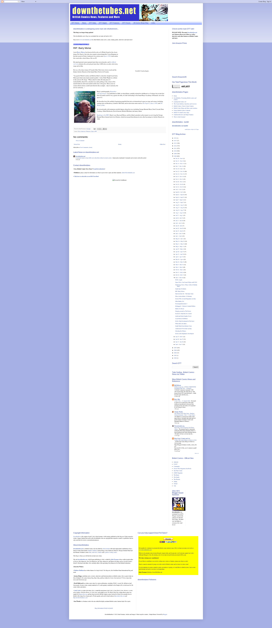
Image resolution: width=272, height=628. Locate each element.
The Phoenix (177, 479)
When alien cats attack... (181, 323)
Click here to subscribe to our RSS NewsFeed (86, 176)
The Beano (176, 475)
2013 (175, 143)
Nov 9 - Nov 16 (180, 176)
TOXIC (176, 484)
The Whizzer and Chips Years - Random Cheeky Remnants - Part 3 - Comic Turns (184, 414)
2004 (175, 353)
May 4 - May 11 (180, 246)
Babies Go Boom (179, 308)
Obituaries (88, 131)
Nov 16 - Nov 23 (180, 174)
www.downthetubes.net (86, 39)
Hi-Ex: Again (178, 280)
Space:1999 (94, 131)
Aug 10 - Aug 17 (180, 210)
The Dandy (176, 477)
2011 (175, 148)
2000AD (176, 462)
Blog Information (99, 608)
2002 (175, 358)
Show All (197, 453)
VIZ (175, 486)
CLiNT (175, 464)
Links (153, 23)
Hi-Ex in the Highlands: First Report (184, 333)
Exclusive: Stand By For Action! (183, 313)
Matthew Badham (92, 550)
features (100, 552)
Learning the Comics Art (180, 101)
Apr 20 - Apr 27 (180, 251)
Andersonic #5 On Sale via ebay (183, 328)
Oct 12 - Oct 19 (180, 187)
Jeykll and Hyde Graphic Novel (183, 316)
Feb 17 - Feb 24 (180, 272)
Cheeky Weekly (178, 412)
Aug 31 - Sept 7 (180, 202)
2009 (175, 153)
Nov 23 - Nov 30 (180, 171)
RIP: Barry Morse (179, 291)
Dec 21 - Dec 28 (180, 161)
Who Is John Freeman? (179, 117)
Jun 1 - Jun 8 (179, 236)
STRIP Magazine (178, 473)
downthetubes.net (80, 156)
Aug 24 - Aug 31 (180, 205)
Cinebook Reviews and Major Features (183, 114)
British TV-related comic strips (181, 112)
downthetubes (76, 536)
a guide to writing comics (110, 552)
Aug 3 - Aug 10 (180, 213)
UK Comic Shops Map (140, 23)
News (84, 23)
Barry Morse (81, 52)
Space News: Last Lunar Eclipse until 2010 (186, 282)
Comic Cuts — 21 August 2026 (182, 401)
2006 (175, 350)
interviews (94, 552)
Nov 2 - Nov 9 (179, 179)
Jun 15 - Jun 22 (180, 231)
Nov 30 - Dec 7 (180, 169)
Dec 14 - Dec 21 (180, 163)
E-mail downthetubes (99, 169)
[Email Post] (94, 128)
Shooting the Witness (180, 331)
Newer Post (77, 144)
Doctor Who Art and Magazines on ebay (185, 299)
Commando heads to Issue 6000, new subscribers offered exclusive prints (94, 158)
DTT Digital (103, 23)
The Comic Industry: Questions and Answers (185, 104)
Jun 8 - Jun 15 (179, 233)
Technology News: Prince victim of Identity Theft (186, 285)
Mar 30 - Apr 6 (180, 259)
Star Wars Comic (178, 470)
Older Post (162, 144)
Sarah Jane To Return (180, 289)
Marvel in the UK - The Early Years (184, 294)
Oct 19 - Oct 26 (180, 184)
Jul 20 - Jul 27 (179, 218)
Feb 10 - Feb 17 (180, 275)
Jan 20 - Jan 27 (179, 339)
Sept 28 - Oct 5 (179, 192)
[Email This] (98, 129)
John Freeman (106, 548)
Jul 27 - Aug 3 (179, 215)
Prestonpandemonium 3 (181, 303)
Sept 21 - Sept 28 (180, 194)
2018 (175, 138)
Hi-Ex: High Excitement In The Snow (184, 321)
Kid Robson (177, 385)
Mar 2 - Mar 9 (179, 267)
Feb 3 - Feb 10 (179, 277)
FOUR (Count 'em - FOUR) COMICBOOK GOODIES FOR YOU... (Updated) (185, 387)
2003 (175, 355)
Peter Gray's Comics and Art (182, 438)
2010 (175, 151)
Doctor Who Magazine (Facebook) (182, 468)
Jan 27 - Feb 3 (179, 336)
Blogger (165, 614)
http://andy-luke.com (120, 596)
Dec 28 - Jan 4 (179, 158)
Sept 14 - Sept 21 (180, 197)
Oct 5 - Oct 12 (179, 189)
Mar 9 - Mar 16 (180, 264)
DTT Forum (126, 23)
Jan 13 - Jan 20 (179, 342)
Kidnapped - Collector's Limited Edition (185, 306)
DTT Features (114, 23)
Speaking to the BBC (103, 115)
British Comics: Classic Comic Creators (184, 106)
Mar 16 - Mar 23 (180, 262)
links (90, 552)
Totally (175, 481)
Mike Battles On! (179, 301)
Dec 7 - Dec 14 (179, 166)
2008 (175, 156)
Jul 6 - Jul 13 (179, 223)
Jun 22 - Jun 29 (180, 228)
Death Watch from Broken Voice (183, 326)
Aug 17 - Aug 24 (180, 207)
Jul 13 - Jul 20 (179, 220)
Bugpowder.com (83, 594)
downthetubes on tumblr (180, 126)
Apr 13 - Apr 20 (180, 254)
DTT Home (75, 23)
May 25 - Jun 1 (180, 238)
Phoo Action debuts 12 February (183, 296)
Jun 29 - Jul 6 (179, 226)
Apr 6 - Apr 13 (179, 257)
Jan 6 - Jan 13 (179, 344)
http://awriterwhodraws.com (80, 597)
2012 (175, 146)
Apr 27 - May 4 (180, 249)
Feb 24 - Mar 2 (179, 270)
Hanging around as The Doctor (183, 311)
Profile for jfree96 (108, 608)
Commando (177, 466)
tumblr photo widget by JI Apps (192, 129)
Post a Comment (80, 140)
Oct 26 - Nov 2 (179, 181)
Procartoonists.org (179, 426)
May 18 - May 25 (180, 241)
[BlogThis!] (100, 129)
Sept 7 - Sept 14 (180, 200)
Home (119, 144)
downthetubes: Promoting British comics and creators (185, 98)
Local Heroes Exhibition (181, 318)
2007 (175, 347)
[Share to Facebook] (104, 129)
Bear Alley (177, 399)
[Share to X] (102, 129)
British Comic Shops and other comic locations (185, 108)
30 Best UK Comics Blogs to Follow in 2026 (185, 440)
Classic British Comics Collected (182, 110)
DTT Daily (92, 23)
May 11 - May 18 (180, 244)
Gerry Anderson (81, 131)
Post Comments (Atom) (86, 147)
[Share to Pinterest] (106, 129)
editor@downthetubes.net (128, 172)
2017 (175, 140)
